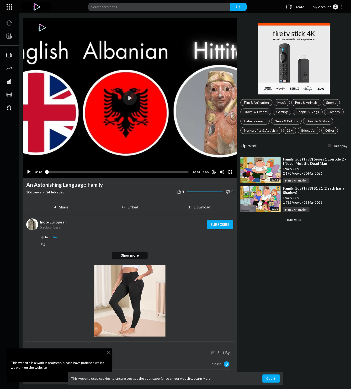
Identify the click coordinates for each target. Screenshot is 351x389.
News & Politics (286, 121)
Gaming (282, 112)
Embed (133, 207)
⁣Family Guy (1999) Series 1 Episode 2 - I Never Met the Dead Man (314, 161)
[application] (130, 98)
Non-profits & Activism (261, 130)
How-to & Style (318, 121)
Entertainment (255, 121)
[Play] (29, 172)
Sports (331, 102)
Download (202, 207)
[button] (327, 6)
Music (281, 102)
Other (329, 130)
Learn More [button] (202, 378)
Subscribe (220, 224)
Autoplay (340, 146)
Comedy (334, 112)
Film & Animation (256, 102)
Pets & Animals (306, 102)
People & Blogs (307, 112)
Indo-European (53, 222)
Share (63, 207)
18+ (290, 130)
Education (308, 130)
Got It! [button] (271, 378)
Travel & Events (256, 112)
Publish (217, 364)
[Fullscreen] (230, 172)
